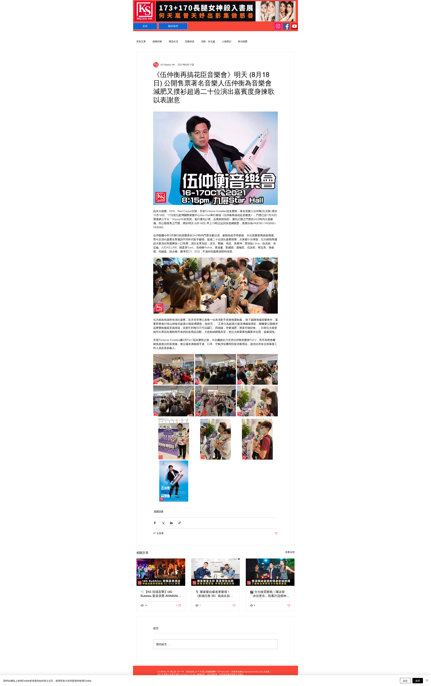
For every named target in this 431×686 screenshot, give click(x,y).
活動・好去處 (208, 41)
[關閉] (427, 680)
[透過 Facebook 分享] (154, 522)
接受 (417, 680)
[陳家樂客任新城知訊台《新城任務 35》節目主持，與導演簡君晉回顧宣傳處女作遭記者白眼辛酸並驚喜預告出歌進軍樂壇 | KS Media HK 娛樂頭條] (215, 572)
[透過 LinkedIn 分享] (171, 522)
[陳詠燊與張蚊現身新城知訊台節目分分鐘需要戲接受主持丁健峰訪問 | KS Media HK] (270, 572)
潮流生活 (173, 41)
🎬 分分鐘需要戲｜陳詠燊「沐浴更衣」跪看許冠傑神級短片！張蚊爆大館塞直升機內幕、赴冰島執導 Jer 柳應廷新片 (269, 594)
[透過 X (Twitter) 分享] (163, 522)
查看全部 (290, 552)
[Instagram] (278, 26)
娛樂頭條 (157, 41)
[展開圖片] (173, 369)
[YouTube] (294, 26)
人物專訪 (226, 41)
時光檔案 (242, 41)
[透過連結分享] (179, 522)
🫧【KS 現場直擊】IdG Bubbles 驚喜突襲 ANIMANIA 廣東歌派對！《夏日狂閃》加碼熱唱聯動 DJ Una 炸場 (160, 594)
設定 (405, 680)
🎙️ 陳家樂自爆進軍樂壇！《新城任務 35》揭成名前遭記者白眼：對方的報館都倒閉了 (215, 594)
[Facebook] (286, 26)
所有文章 (141, 41)
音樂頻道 (189, 41)
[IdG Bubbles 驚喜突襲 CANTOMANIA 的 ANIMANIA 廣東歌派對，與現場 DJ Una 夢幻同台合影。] (161, 572)
